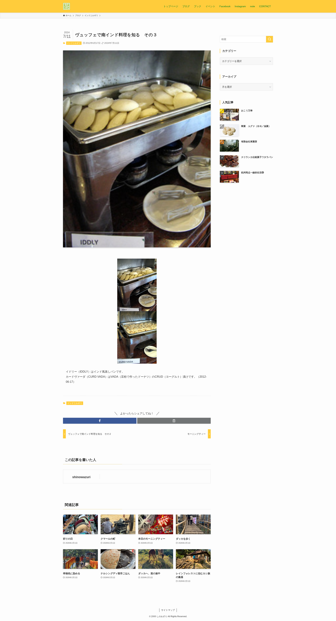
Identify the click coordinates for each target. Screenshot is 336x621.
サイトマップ (168, 610)
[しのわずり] (66, 6)
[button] (99, 421)
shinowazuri (81, 477)
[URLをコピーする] (174, 421)
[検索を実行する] (269, 39)
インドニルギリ (73, 43)
